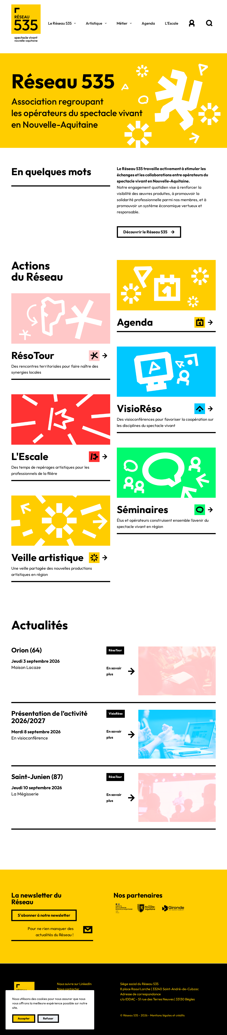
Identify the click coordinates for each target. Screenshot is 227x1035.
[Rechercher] (209, 23)
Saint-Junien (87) (37, 776)
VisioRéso (139, 408)
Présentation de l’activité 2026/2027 (49, 717)
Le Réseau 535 (60, 23)
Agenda (148, 23)
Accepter (24, 1018)
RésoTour (32, 355)
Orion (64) (26, 650)
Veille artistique (47, 557)
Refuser (48, 1018)
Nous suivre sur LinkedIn (74, 984)
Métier (122, 23)
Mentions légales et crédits (167, 1015)
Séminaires (142, 509)
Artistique (94, 23)
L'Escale (29, 456)
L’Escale (171, 23)
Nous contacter (68, 989)
